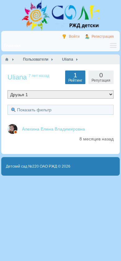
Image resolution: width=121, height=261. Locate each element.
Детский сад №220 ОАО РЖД (31, 166)
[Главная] (6, 59)
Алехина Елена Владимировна (53, 128)
